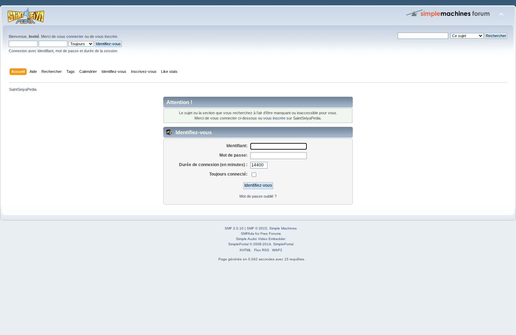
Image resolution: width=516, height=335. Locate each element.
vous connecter (70, 36)
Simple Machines (283, 228)
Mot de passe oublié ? (258, 196)
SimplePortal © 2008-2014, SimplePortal (260, 244)
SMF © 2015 (257, 228)
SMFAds (247, 233)
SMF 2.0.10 (234, 228)
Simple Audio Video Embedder (260, 239)
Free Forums (270, 233)
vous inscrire (106, 36)
